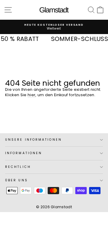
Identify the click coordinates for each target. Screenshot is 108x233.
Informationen (23, 153)
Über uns (16, 180)
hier (31, 95)
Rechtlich (18, 167)
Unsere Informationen (33, 139)
